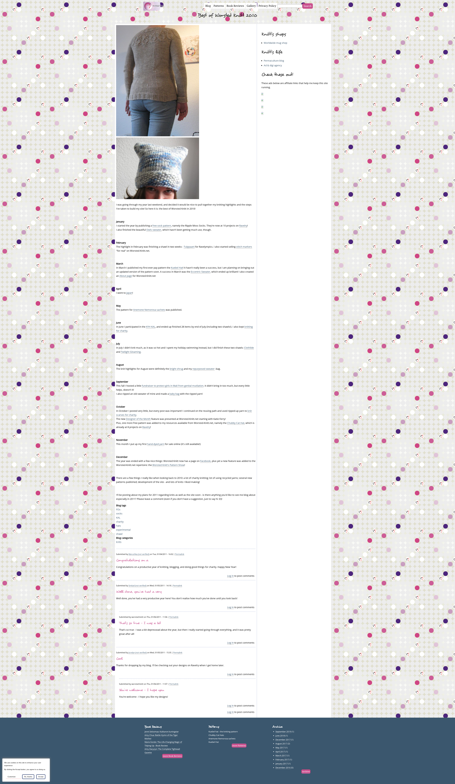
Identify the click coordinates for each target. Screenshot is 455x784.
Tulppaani (189, 246)
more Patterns (239, 745)
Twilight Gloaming (131, 351)
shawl (119, 533)
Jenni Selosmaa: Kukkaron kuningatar (162, 731)
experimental (123, 529)
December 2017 (283, 739)
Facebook (205, 461)
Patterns (219, 5)
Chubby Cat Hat (235, 423)
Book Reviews (235, 5)
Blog (208, 5)
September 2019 (283, 731)
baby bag (174, 393)
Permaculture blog (274, 60)
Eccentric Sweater (200, 271)
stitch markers (244, 246)
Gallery (251, 5)
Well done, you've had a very (139, 591)
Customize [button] (12, 777)
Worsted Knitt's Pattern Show (168, 465)
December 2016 (283, 767)
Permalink (179, 554)
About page (125, 275)
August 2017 (281, 743)
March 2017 (281, 755)
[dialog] (26, 770)
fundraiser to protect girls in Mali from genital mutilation (172, 385)
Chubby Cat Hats (216, 735)
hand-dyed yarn (155, 444)
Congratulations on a (132, 560)
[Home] (155, 9)
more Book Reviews (172, 756)
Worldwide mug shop (275, 42)
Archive (306, 771)
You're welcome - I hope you (141, 690)
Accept (40, 777)
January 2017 (281, 763)
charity (120, 521)
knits (118, 542)
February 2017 (282, 759)
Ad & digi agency (273, 65)
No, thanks (28, 777)
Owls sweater (153, 229)
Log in (230, 575)
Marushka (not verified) (139, 554)
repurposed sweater (203, 368)
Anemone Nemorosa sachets (149, 309)
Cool (119, 658)
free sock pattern (161, 225)
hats (118, 525)
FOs (118, 509)
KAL (118, 517)
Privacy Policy (267, 5)
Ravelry (243, 225)
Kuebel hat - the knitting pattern (223, 731)
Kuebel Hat (177, 267)
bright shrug (176, 368)
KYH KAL (150, 326)
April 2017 (280, 751)
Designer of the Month (138, 419)
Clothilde (249, 347)
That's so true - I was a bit (140, 623)
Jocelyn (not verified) (138, 652)
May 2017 (280, 747)
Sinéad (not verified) (137, 585)
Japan (129, 292)
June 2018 (280, 735)
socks (119, 513)
